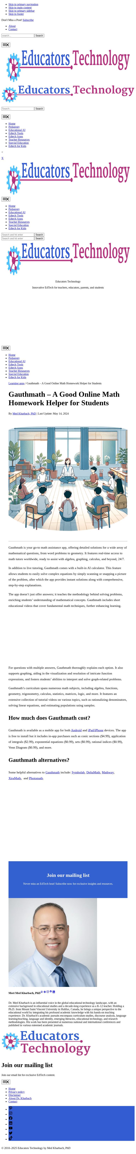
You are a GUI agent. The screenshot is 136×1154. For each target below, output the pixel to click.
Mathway (108, 772)
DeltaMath (93, 772)
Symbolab (78, 772)
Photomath (36, 778)
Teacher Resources (19, 139)
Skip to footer (16, 13)
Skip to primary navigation (23, 4)
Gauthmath (53, 772)
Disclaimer (14, 1095)
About (12, 26)
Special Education (18, 142)
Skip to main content (20, 7)
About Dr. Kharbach (20, 1098)
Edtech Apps (15, 136)
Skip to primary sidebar (21, 10)
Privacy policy (16, 1091)
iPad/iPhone (95, 730)
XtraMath (14, 778)
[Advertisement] (68, 319)
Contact (12, 29)
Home (11, 123)
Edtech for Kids (17, 146)
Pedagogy (14, 126)
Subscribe (28, 20)
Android (76, 730)
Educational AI (16, 130)
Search (39, 35)
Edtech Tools (15, 133)
